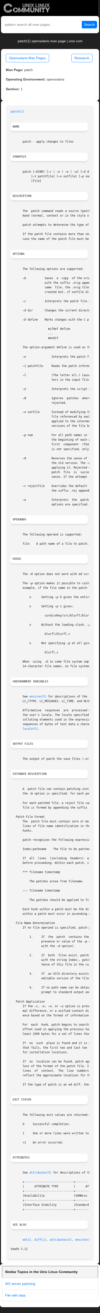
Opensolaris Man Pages (27, 58)
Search (89, 24)
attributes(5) (40, 1172)
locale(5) (30, 728)
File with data (15, 1295)
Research (82, 58)
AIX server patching (20, 1284)
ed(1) (27, 1239)
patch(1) (17, 111)
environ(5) (37, 696)
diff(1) (40, 1239)
